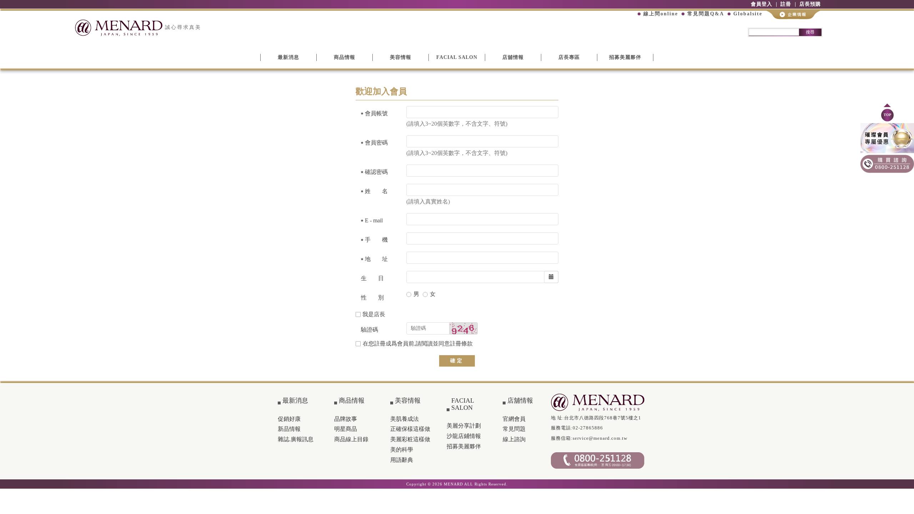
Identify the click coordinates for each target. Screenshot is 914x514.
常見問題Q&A (705, 13)
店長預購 (810, 4)
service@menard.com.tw (600, 438)
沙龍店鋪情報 (464, 436)
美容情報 (400, 57)
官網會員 (514, 419)
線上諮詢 (514, 439)
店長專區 (569, 57)
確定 (457, 360)
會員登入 (761, 4)
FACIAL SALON (456, 57)
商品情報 (344, 57)
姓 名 (376, 191)
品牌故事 (345, 419)
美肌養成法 (404, 419)
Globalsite (747, 13)
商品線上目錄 (351, 439)
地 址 (376, 259)
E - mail (374, 220)
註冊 (785, 4)
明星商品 (345, 429)
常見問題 (514, 429)
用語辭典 (401, 460)
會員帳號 (376, 113)
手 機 (376, 240)
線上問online (660, 13)
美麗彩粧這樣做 (410, 439)
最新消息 (288, 57)
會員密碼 (376, 143)
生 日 (372, 278)
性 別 (372, 297)
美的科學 (401, 450)
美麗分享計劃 (464, 426)
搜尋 (810, 32)
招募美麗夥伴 (625, 57)
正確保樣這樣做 (410, 429)
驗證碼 (369, 330)
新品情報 (289, 429)
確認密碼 (376, 172)
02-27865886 (588, 427)
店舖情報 (513, 57)
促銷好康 (289, 419)
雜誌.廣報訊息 (295, 439)
